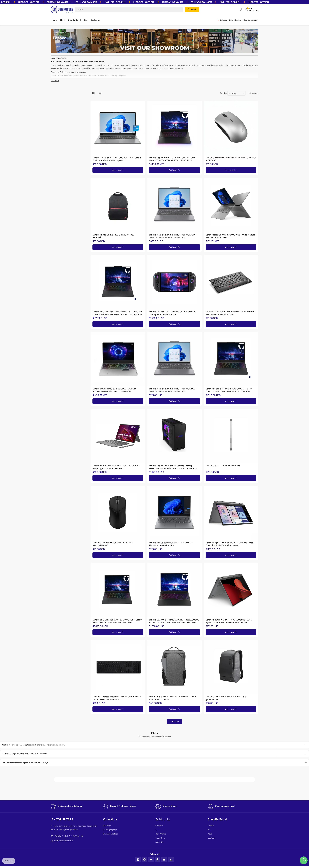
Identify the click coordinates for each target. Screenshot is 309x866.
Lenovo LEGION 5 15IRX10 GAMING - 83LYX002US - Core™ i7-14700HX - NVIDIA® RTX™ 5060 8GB (117, 313)
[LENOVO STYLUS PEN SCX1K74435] (231, 436)
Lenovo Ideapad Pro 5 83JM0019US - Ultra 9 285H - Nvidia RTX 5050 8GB (231, 236)
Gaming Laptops (110, 830)
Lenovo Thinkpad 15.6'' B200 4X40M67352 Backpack (113, 236)
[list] (100, 93)
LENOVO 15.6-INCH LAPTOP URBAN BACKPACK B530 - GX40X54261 (172, 698)
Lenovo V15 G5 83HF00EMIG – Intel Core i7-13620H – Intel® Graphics (170, 544)
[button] (251, 9)
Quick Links (162, 819)
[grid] (93, 93)
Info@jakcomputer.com (63, 840)
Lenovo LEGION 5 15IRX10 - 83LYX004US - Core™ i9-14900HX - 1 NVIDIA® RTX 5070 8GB (117, 621)
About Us (159, 842)
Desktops (107, 825)
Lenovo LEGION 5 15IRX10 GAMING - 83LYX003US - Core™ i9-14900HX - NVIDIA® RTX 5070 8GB (174, 621)
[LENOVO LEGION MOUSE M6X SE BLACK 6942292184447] (118, 513)
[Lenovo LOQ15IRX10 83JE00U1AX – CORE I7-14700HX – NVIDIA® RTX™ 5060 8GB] (118, 359)
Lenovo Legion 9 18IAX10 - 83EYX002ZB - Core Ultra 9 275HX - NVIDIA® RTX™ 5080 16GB (172, 159)
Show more (55, 81)
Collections (110, 819)
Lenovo (211, 825)
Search (193, 9)
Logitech (211, 838)
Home (55, 33)
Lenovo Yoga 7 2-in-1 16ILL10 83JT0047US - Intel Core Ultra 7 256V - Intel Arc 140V (229, 544)
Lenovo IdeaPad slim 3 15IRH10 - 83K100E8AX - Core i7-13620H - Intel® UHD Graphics (172, 390)
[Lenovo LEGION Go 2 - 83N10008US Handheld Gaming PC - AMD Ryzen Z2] (174, 282)
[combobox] (129, 9)
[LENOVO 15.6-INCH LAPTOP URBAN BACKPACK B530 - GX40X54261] (174, 667)
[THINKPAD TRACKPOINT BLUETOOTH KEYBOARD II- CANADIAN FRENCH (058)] (231, 282)
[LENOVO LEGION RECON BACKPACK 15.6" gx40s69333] (231, 667)
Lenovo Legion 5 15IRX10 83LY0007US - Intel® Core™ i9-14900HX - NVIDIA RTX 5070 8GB (229, 390)
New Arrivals (160, 834)
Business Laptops (110, 834)
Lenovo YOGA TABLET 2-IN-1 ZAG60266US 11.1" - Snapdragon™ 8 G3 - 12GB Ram (116, 467)
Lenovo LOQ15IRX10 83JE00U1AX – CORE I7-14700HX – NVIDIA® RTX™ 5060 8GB (114, 390)
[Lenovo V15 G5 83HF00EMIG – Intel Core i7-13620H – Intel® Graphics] (174, 513)
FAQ (157, 830)
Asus (210, 834)
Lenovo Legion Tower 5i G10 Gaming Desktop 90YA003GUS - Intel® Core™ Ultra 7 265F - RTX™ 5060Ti (174, 467)
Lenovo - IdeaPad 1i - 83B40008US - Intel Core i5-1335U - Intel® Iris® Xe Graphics (117, 159)
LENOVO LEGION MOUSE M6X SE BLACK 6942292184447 (112, 544)
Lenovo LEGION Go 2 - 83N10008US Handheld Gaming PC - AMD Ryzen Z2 (172, 313)
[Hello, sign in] (241, 9)
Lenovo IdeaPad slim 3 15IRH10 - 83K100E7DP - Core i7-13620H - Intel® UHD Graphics (172, 236)
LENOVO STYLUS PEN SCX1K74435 (223, 465)
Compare (159, 825)
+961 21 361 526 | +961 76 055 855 (68, 836)
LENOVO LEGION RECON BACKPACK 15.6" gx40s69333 (226, 698)
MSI (209, 830)
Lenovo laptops (77, 65)
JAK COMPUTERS (62, 819)
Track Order (160, 838)
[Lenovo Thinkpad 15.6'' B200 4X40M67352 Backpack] (118, 205)
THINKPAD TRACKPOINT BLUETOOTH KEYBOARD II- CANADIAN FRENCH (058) (230, 313)
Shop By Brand (217, 819)
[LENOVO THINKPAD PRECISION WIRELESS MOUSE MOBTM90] (231, 128)
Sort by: (223, 93)
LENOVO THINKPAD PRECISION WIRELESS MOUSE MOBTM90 (231, 159)
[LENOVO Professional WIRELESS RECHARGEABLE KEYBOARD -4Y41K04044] (118, 667)
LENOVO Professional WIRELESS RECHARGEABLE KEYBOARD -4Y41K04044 (116, 698)
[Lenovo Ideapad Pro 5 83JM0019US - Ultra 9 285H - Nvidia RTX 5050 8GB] (231, 205)
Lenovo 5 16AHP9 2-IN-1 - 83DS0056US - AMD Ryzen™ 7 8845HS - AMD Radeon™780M (229, 621)
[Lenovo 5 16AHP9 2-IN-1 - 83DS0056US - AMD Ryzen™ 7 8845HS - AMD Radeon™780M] (231, 590)
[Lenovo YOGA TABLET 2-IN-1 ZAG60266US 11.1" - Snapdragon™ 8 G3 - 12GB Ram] (118, 436)
